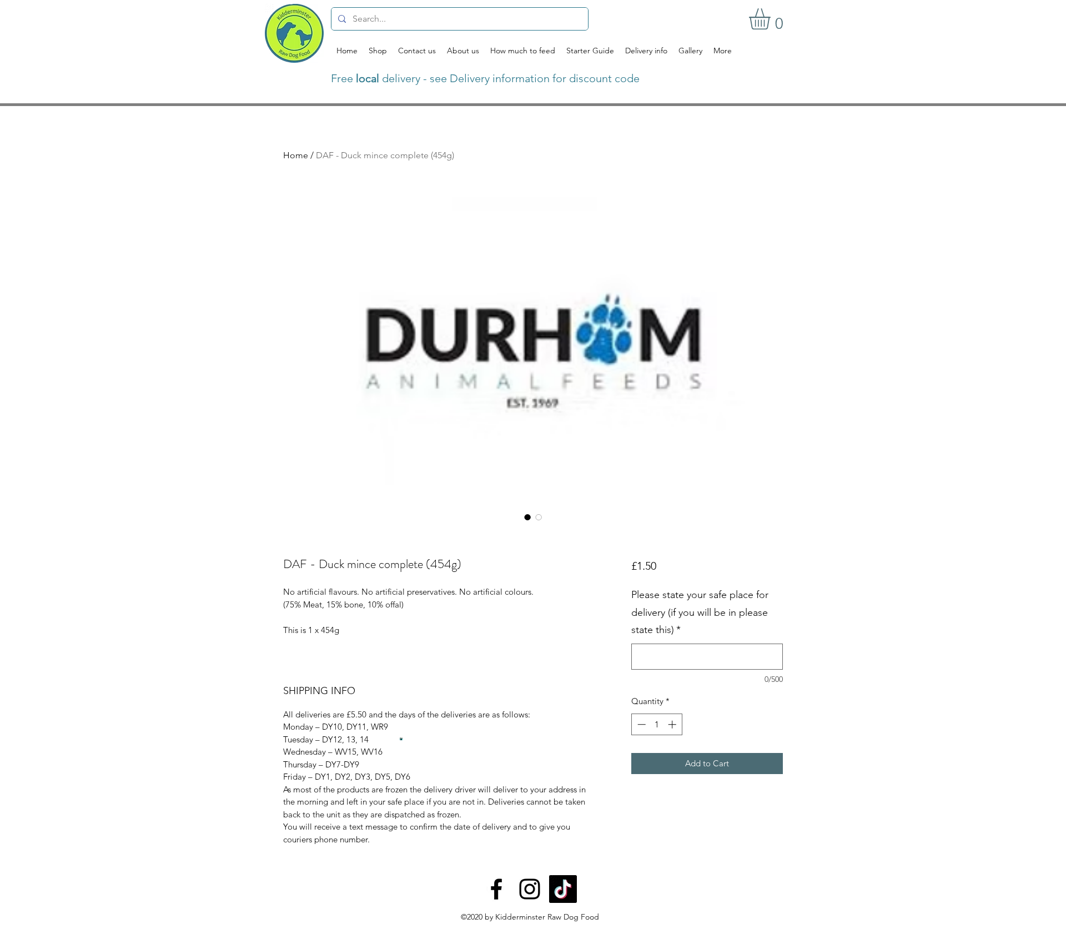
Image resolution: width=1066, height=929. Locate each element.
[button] (772, 18)
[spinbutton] (656, 724)
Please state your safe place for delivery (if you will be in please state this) (699, 612)
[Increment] (673, 724)
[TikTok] (563, 889)
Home (295, 155)
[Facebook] (496, 889)
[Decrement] (640, 724)
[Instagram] (530, 889)
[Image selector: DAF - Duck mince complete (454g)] (527, 517)
